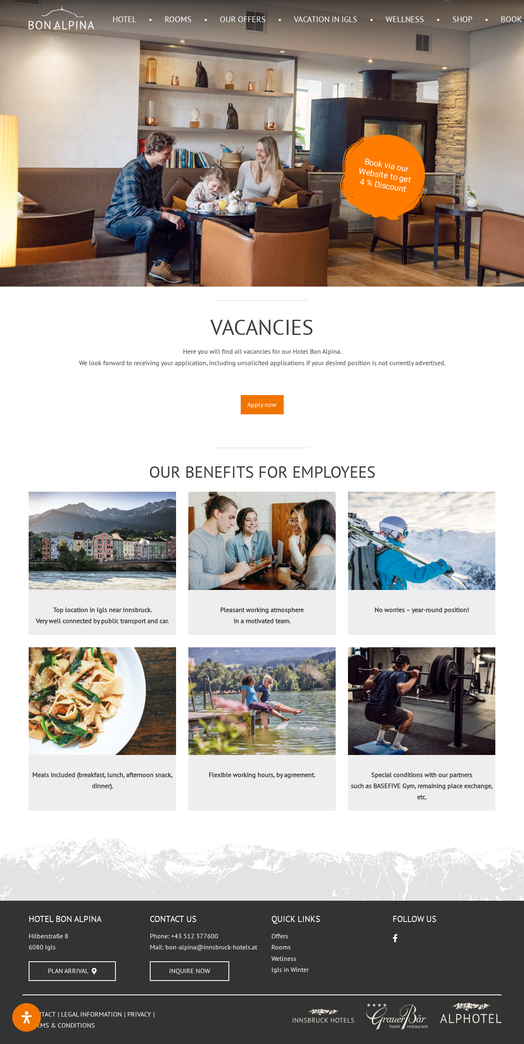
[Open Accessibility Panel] (26, 1017)
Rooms (281, 947)
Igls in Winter (290, 969)
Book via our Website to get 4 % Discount (385, 175)
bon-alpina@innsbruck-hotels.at (211, 947)
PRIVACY (139, 1014)
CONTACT (42, 1014)
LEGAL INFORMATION (91, 1014)
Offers (279, 936)
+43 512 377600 (194, 936)
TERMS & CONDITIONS (62, 1025)
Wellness (283, 958)
